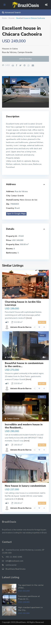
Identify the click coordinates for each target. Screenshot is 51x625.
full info (42, 322)
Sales (15, 48)
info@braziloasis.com (14, 561)
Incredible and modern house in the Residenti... (24, 426)
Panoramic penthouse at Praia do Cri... (29, 597)
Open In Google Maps (16, 214)
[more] (29, 318)
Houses (12, 18)
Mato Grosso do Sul (28, 200)
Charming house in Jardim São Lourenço (23, 303)
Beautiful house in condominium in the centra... (24, 365)
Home (4, 18)
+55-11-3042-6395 (14, 557)
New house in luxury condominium (25, 485)
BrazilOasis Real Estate (15, 569)
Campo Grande (25, 52)
